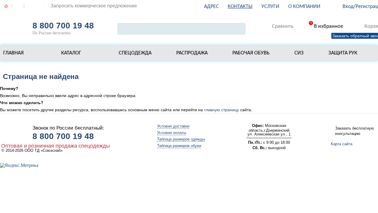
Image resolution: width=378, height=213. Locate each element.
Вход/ (349, 6)
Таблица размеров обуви (179, 145)
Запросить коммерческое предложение (93, 5)
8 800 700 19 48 (63, 25)
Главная (13, 53)
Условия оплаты (171, 132)
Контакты (240, 6)
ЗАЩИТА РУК (342, 53)
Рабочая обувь (251, 53)
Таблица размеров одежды (181, 139)
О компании (304, 6)
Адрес (211, 6)
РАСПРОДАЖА (192, 53)
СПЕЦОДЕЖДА (135, 53)
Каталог (71, 53)
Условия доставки (173, 126)
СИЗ (299, 53)
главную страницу (221, 109)
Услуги (270, 6)
